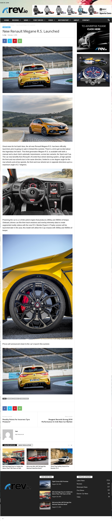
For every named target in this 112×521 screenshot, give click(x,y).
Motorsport (63, 20)
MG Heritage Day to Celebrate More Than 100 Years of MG (13, 467)
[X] (10, 41)
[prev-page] (69, 445)
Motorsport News (82, 487)
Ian (5, 35)
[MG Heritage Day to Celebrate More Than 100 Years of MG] (13, 456)
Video (50, 20)
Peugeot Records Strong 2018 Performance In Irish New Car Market (57, 420)
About (76, 20)
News (26, 20)
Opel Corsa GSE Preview (60, 481)
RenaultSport (24, 398)
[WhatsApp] (20, 41)
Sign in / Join (4, 2)
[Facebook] (5, 41)
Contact (85, 20)
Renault (16, 398)
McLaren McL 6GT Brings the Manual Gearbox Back (36, 467)
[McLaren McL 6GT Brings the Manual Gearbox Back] (37, 456)
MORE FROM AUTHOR (24, 445)
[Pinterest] (15, 41)
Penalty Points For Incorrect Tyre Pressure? (16, 420)
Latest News (11, 25)
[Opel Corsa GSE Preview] (45, 484)
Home (6, 20)
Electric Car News (82, 493)
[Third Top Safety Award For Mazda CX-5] (62, 456)
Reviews (15, 20)
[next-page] (71, 445)
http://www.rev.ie (19, 434)
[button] (108, 20)
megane (10, 398)
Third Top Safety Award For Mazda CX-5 (60, 467)
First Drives (38, 20)
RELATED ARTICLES (9, 445)
